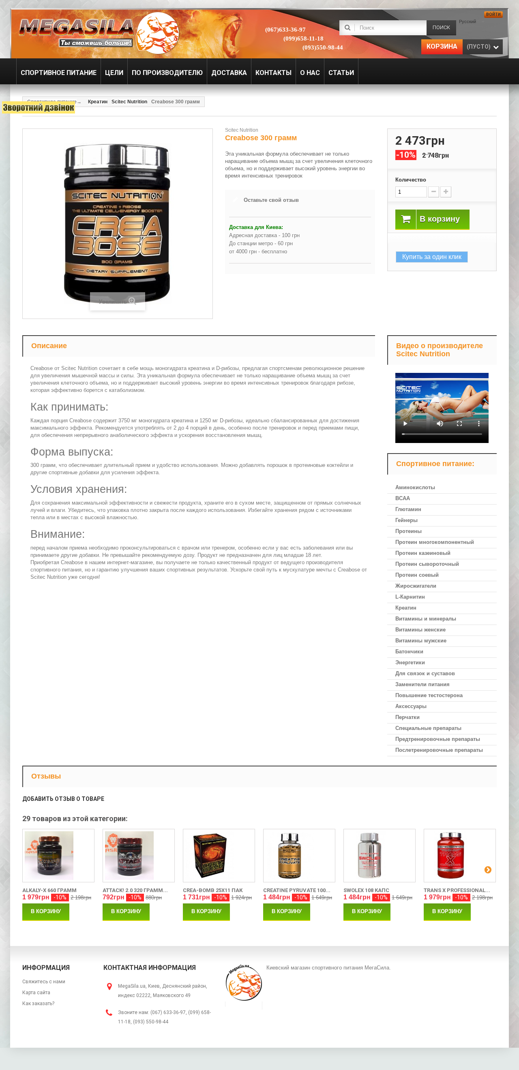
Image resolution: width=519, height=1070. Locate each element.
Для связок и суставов (425, 673)
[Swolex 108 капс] (379, 855)
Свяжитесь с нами (43, 981)
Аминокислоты (415, 487)
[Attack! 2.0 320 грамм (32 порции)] (139, 855)
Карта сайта (36, 992)
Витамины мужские (420, 641)
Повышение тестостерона (429, 695)
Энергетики (410, 662)
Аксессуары (411, 706)
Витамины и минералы (425, 619)
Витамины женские (420, 630)
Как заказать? (38, 1003)
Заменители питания (422, 684)
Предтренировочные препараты (437, 739)
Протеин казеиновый (422, 553)
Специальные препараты (428, 728)
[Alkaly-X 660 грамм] (58, 855)
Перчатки (407, 717)
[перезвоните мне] (38, 107)
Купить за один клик (431, 256)
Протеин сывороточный (427, 564)
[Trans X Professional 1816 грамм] (460, 855)
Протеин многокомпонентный (434, 542)
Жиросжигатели (415, 586)
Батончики (409, 651)
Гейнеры (406, 520)
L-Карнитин (410, 597)
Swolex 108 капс (366, 890)
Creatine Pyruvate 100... (296, 890)
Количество (410, 180)
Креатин (405, 608)
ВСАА (402, 498)
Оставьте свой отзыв (271, 200)
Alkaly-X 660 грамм (49, 890)
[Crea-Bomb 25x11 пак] (219, 855)
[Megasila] (98, 32)
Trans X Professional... (457, 890)
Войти (493, 14)
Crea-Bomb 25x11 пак (212, 890)
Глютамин (408, 509)
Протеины (408, 531)
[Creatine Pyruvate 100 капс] (299, 855)
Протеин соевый (417, 575)
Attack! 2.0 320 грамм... (135, 890)
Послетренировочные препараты (439, 750)
